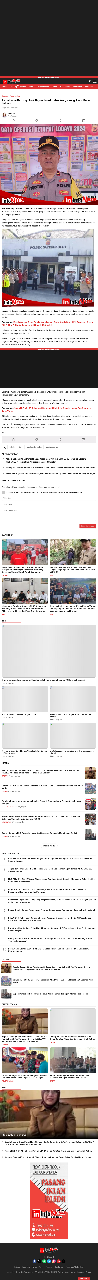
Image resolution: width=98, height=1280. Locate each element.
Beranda (5, 96)
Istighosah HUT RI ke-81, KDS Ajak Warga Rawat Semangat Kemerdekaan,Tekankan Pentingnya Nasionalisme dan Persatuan (47, 890)
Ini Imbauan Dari (15, 447)
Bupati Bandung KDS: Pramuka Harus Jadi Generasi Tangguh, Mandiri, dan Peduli (39, 833)
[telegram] (49, 1261)
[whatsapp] (44, 1261)
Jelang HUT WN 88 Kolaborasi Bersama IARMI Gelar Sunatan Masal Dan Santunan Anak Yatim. (51, 467)
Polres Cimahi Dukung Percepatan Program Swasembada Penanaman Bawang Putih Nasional (51, 910)
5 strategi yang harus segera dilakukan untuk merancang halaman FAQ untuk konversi (43, 680)
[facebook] (34, 1261)
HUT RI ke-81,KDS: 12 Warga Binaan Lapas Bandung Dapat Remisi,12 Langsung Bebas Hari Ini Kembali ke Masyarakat (51, 880)
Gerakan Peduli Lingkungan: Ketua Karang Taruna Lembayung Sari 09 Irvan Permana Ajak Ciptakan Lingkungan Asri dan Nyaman (73, 608)
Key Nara (11, 113)
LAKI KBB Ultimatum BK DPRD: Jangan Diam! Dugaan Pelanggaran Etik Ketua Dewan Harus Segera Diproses (50, 859)
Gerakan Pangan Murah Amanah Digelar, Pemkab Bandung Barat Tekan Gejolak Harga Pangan (50, 473)
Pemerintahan (15, 96)
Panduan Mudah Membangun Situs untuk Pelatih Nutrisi (70, 715)
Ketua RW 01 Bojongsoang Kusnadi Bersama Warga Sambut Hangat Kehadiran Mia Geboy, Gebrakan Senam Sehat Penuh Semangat (23, 569)
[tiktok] (63, 1261)
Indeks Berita (49, 846)
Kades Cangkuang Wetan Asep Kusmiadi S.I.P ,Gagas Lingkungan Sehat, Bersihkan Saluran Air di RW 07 (72, 569)
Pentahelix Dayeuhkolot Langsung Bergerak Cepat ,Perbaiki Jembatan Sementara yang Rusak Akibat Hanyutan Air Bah (52, 901)
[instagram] (54, 1261)
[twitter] (39, 1261)
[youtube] (59, 1261)
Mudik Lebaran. (52, 447)
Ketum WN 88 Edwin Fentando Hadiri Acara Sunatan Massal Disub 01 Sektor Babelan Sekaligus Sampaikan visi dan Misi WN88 (41, 817)
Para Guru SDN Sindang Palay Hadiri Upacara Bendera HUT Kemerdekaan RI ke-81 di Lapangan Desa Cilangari (52, 929)
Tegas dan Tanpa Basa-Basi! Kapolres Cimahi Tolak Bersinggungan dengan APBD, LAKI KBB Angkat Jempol (50, 870)
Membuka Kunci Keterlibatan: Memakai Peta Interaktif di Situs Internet (25, 752)
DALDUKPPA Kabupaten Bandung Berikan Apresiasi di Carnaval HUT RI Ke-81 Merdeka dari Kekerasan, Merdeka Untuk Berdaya (49, 919)
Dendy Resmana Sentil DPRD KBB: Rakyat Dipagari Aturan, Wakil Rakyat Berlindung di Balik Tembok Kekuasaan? (50, 939)
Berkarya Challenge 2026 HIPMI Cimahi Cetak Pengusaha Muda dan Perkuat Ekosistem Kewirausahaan (48, 950)
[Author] (4, 114)
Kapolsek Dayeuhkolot (35, 447)
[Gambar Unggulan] (49, 164)
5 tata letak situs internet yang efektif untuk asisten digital (72, 752)
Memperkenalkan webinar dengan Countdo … (21, 714)
